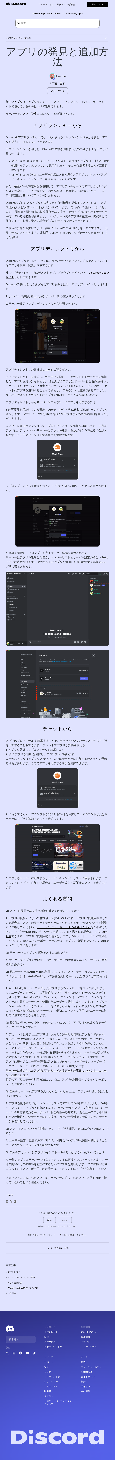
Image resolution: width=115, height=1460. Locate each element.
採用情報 (85, 1337)
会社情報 (85, 1391)
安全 (46, 1367)
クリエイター (51, 1381)
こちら (46, 369)
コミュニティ (51, 1386)
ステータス (50, 1342)
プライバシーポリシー (92, 1367)
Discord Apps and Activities (46, 13)
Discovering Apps (74, 13)
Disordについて (89, 1332)
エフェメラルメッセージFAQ (21, 1277)
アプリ (18, 102)
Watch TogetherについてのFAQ (23, 1288)
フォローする (57, 91)
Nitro (47, 1337)
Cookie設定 (87, 1372)
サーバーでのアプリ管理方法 (24, 113)
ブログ (47, 1372)
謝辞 (83, 1381)
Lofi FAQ (12, 1293)
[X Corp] (11, 1201)
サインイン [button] (97, 4)
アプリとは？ (14, 1272)
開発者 (47, 1391)
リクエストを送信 (66, 4)
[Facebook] (7, 1201)
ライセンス (86, 1386)
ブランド (85, 1342)
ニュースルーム (89, 1346)
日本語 (12, 1339)
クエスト (48, 1396)
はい (49, 1220)
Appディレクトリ (53, 1346)
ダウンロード (51, 1332)
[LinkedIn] (15, 1201)
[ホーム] (16, 5)
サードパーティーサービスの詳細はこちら (64, 927)
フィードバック (46, 4)
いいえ (64, 1220)
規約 (83, 1362)
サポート (48, 1362)
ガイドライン (88, 1377)
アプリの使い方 (15, 1283)
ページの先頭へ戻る (59, 1248)
